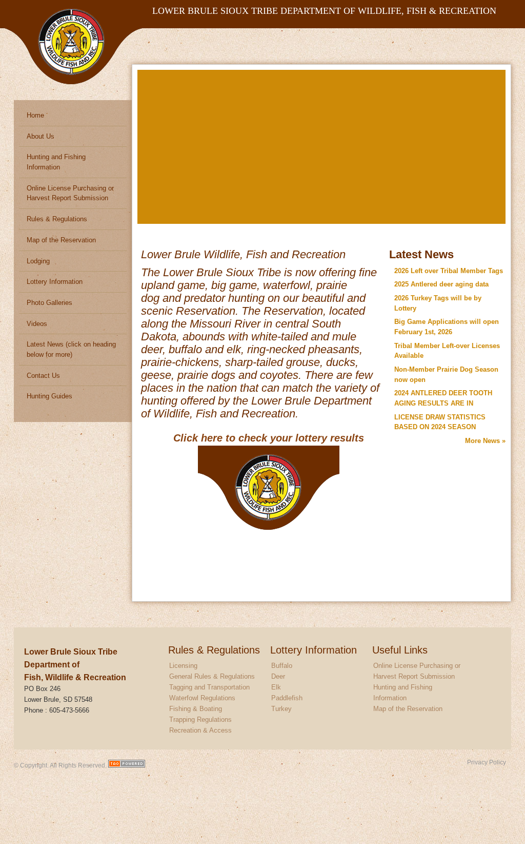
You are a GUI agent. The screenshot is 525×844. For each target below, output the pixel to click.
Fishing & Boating (195, 709)
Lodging (38, 261)
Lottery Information (55, 281)
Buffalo (281, 665)
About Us (40, 136)
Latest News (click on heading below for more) (71, 349)
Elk (276, 687)
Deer (278, 676)
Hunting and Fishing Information (56, 162)
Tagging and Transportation (209, 687)
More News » (485, 441)
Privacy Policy (486, 762)
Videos (37, 324)
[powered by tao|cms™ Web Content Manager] (126, 765)
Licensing (183, 665)
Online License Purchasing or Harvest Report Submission (70, 193)
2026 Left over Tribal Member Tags (448, 271)
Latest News (421, 254)
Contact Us (43, 375)
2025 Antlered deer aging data (441, 284)
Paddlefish (286, 698)
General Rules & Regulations (212, 676)
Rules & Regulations (57, 219)
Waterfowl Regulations (202, 698)
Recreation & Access (200, 730)
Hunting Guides (49, 396)
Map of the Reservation (61, 240)
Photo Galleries (49, 302)
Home (35, 115)
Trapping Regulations (200, 719)
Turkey (281, 709)
